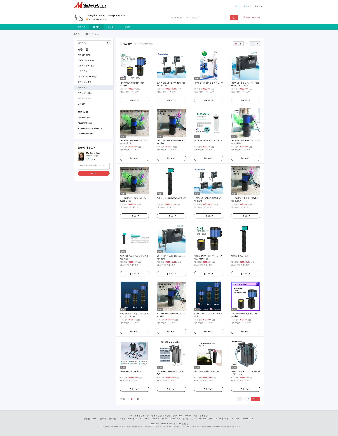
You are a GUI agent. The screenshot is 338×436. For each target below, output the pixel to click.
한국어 (185, 419)
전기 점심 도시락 (85, 55)
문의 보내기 (134, 100)
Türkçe (226, 419)
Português (155, 419)
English (94, 419)
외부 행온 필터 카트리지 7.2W (132, 371)
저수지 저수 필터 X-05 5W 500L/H (208, 140)
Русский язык (175, 419)
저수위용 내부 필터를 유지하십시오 (208, 82)
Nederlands (202, 419)
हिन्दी (210, 419)
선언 (140, 416)
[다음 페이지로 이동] (257, 44)
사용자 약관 (149, 416)
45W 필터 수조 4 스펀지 (240, 255)
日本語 (120, 419)
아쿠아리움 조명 (84, 82)
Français (129, 419)
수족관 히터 (83, 71)
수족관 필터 (83, 87)
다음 (254, 399)
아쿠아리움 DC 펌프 (86, 65)
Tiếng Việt (235, 419)
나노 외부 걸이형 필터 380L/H (206, 371)
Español (138, 419)
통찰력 (206, 416)
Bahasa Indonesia (247, 419)
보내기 (94, 173)
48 (143, 399)
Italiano (165, 419)
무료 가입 (248, 6)
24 (132, 399)
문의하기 (127, 27)
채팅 (91, 159)
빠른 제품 (197, 416)
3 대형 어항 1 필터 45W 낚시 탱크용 (171, 198)
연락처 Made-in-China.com (182, 416)
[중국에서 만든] (91, 5)
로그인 (237, 6)
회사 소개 (111, 27)
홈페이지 (81, 27)
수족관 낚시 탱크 (85, 92)
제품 (98, 27)
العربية (193, 419)
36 (138, 399)
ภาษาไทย (217, 419)
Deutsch (146, 419)
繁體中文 (112, 419)
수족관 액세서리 (84, 98)
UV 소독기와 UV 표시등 (87, 76)
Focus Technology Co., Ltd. (171, 424)
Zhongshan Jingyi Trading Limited (104, 15)
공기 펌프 (82, 103)
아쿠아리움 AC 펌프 (86, 60)
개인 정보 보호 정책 (163, 416)
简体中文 (103, 419)
